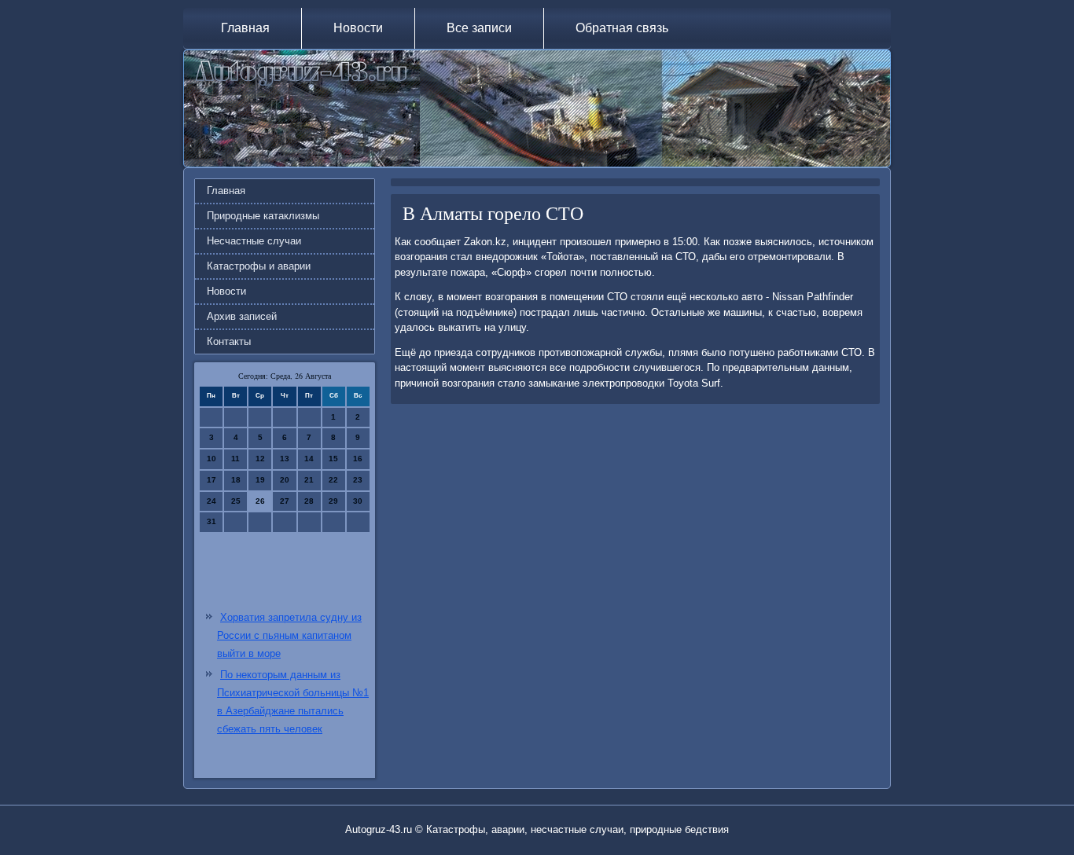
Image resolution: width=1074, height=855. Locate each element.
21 (309, 479)
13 (284, 458)
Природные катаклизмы (263, 216)
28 (309, 501)
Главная (245, 28)
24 (211, 501)
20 (284, 479)
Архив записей (242, 316)
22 (333, 479)
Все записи (479, 28)
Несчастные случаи (254, 241)
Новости (358, 28)
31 (211, 521)
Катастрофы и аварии (259, 266)
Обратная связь (622, 28)
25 (236, 501)
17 (211, 479)
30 (357, 501)
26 (260, 501)
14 (309, 458)
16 (357, 458)
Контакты (229, 341)
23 (357, 479)
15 (333, 458)
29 (333, 501)
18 (236, 479)
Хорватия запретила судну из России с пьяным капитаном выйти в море (289, 635)
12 (260, 458)
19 (260, 479)
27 (284, 501)
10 (211, 458)
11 (235, 458)
